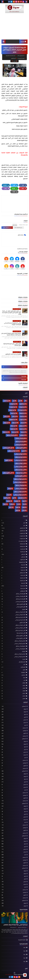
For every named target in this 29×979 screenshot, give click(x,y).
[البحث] (2, 2)
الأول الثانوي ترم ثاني (7, 448)
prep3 (17, 507)
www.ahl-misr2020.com (22, 927)
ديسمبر (14, 728)
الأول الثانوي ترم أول (21, 448)
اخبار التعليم (22, 404)
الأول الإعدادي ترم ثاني (20, 445)
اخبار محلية (5, 432)
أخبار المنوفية (13, 419)
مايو (14, 714)
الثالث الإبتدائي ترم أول (13, 451)
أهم (14, 498)
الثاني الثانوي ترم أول (7, 473)
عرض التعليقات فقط (18, 227)
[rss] (14, 2)
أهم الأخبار (6, 498)
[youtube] (14, 977)
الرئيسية (22, 42)
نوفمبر (14, 731)
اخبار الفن (6, 416)
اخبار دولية (6, 423)
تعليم (24, 501)
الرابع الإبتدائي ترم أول (20, 485)
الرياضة (9, 488)
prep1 (5, 504)
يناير (14, 725)
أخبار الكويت (22, 419)
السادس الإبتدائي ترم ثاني (19, 495)
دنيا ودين (9, 501)
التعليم (23, 451)
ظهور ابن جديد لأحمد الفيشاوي (13, 354)
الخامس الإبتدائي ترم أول (19, 479)
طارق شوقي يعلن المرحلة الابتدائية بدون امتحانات (12, 344)
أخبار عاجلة (13, 426)
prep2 (24, 507)
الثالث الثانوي (8, 460)
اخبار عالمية (13, 429)
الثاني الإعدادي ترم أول (20, 470)
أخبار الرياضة (11, 410)
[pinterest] (21, 2)
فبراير (14, 722)
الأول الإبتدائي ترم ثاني (20, 438)
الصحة (8, 495)
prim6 (17, 510)
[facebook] (9, 2)
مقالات (11, 504)
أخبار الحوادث (22, 407)
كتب (18, 504)
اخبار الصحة (22, 416)
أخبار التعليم (13, 58)
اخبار (14, 401)
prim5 (24, 510)
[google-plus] (19, 2)
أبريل (14, 717)
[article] (14, 200)
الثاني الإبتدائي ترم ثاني (20, 466)
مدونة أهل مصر (8, 974)
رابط (24, 947)
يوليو (14, 709)
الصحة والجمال (22, 498)
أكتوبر (14, 733)
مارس (14, 720)
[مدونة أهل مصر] (14, 9)
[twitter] (11, 2)
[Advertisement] (14, 28)
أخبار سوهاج (22, 426)
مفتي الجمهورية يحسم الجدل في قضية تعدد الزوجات (12, 324)
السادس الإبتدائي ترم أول (19, 492)
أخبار (20, 401)
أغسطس (14, 706)
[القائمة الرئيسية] (3, 41)
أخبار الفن (14, 416)
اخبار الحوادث (13, 407)
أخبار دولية (14, 423)
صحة (24, 504)
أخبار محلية (14, 432)
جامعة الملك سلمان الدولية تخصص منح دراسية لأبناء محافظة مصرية (11, 334)
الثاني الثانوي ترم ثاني (20, 476)
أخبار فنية (23, 432)
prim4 (10, 507)
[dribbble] (16, 2)
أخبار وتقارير (22, 435)
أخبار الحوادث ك (22, 410)
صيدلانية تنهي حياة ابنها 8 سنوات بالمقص (15, 924)
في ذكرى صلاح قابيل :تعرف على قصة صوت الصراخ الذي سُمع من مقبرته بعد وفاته (11, 312)
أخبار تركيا (23, 423)
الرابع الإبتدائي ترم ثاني (20, 488)
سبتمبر (14, 736)
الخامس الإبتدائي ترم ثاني (19, 482)
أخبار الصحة (13, 413)
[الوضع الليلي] (25, 975)
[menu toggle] (26, 2)
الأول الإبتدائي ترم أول (11, 435)
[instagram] (23, 2)
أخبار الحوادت (13, 404)
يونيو (14, 712)
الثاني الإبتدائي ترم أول (20, 463)
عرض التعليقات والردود (7, 227)
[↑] (14, 973)
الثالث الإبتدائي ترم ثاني (20, 454)
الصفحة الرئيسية (21, 58)
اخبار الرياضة (22, 413)
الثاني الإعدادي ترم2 (20, 473)
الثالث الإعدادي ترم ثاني (20, 460)
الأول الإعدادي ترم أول (20, 441)
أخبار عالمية (22, 429)
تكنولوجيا (17, 501)
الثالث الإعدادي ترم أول (20, 457)
